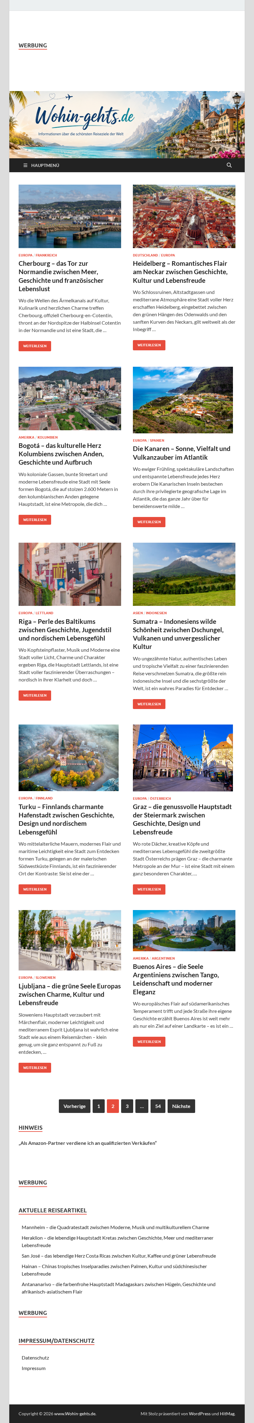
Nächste (181, 1106)
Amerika (26, 437)
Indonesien (156, 613)
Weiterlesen (32, 344)
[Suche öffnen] (229, 165)
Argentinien (163, 958)
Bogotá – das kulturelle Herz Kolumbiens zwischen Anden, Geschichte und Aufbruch (61, 453)
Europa (26, 255)
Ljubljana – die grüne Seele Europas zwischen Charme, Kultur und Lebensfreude (70, 994)
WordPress (200, 1413)
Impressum (34, 1368)
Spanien (157, 440)
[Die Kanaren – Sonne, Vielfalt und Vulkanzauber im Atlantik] (184, 400)
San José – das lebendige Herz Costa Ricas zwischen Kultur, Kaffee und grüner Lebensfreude (119, 1256)
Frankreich (46, 255)
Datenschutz (35, 1357)
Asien (138, 613)
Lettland (44, 613)
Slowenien (45, 977)
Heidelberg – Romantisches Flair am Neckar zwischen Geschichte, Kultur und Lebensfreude (180, 271)
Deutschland (145, 255)
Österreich (160, 798)
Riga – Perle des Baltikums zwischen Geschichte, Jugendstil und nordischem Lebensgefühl (65, 629)
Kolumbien (47, 437)
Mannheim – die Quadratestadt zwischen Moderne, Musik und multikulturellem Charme (115, 1227)
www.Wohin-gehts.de (74, 1413)
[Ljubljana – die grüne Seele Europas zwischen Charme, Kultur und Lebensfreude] (70, 940)
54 (158, 1106)
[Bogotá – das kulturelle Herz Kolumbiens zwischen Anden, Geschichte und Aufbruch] (70, 398)
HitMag (227, 1413)
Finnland (44, 798)
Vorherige (75, 1106)
